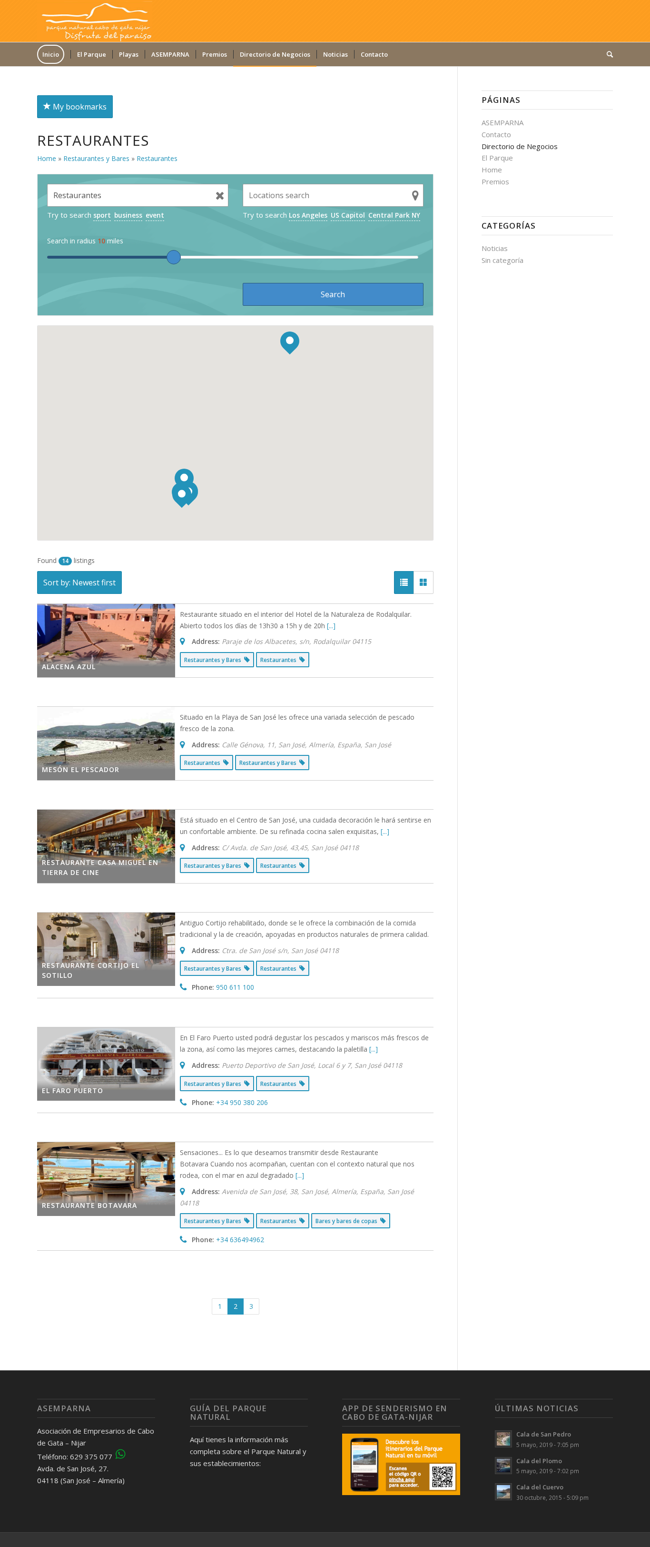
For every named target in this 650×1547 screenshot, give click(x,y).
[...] (331, 625)
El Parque (497, 157)
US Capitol (348, 215)
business (128, 215)
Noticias (495, 248)
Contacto (496, 134)
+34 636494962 (240, 1239)
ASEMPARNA (502, 122)
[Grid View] (423, 582)
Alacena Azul (69, 666)
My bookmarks (79, 106)
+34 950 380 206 (242, 1102)
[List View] (404, 582)
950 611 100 (235, 987)
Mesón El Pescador (80, 769)
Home (492, 169)
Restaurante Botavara (89, 1205)
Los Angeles (308, 215)
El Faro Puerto (72, 1090)
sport (102, 215)
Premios (495, 181)
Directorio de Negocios (520, 146)
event (155, 215)
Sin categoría (502, 260)
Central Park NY (394, 215)
